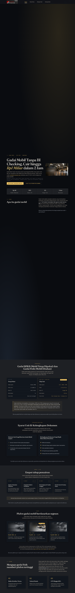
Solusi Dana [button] (32, 1)
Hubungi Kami (47, 1)
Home (26, 1)
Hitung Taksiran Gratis (15, 183)
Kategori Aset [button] (39, 1)
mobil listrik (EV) (51, 549)
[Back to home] (12, 2)
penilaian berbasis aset (15, 175)
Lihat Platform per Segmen (33, 183)
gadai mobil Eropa (36, 549)
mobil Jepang (43, 549)
